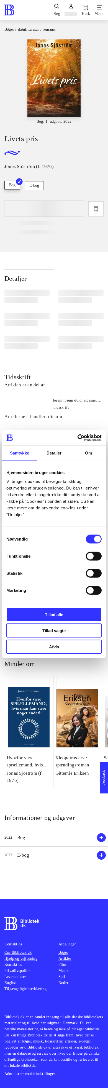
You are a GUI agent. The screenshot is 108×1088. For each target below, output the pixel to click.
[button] (54, 838)
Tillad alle (54, 614)
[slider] (54, 82)
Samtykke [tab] (19, 453)
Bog (12, 185)
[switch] (94, 556)
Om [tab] (88, 453)
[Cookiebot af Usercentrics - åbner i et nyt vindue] (78, 437)
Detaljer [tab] (54, 453)
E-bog (34, 185)
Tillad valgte (54, 630)
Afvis (54, 646)
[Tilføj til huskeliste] (96, 208)
